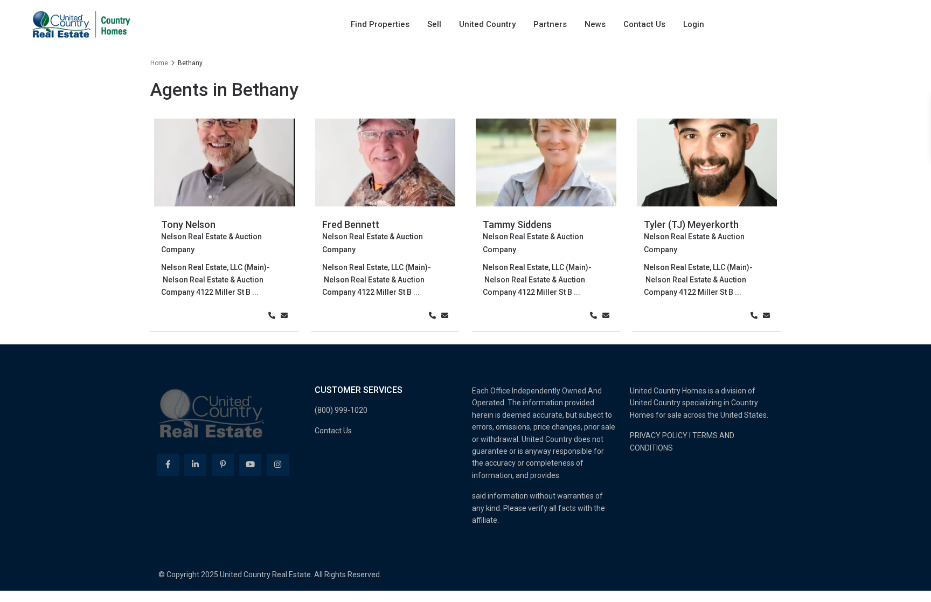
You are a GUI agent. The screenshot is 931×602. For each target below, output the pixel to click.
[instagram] (278, 465)
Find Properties (380, 24)
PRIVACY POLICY (658, 435)
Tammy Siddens (517, 224)
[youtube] (250, 465)
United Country (487, 24)
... (255, 292)
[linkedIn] (195, 465)
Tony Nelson (188, 224)
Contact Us (644, 24)
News (595, 24)
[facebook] (168, 465)
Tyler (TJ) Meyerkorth (691, 224)
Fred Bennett (350, 224)
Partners (550, 24)
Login (693, 24)
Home (159, 63)
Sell (434, 24)
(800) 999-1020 (341, 410)
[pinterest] (223, 465)
